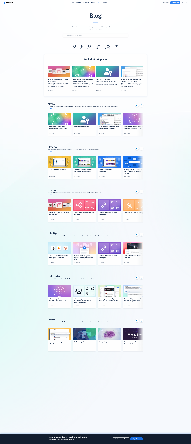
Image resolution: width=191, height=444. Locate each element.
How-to (82, 48)
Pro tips (89, 48)
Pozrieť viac (139, 92)
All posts (50, 108)
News (74, 48)
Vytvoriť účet (175, 2)
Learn (116, 48)
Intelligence (98, 48)
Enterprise (86, 2)
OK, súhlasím (136, 439)
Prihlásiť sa (166, 2)
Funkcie (78, 2)
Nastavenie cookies (121, 439)
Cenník (93, 2)
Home (72, 2)
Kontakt (105, 2)
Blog (99, 2)
